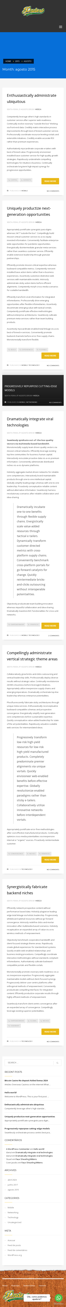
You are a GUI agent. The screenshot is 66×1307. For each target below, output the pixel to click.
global (33, 1021)
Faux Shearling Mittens (26, 1159)
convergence (17, 854)
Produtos (15, 1285)
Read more (50, 181)
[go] (57, 1063)
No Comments (53, 191)
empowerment (17, 625)
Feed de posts (14, 1245)
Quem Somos (29, 1285)
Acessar (11, 1240)
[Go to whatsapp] (58, 1298)
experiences (27, 350)
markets (27, 180)
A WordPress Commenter (18, 1149)
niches (32, 854)
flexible (43, 350)
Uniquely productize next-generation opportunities (30, 1116)
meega (38, 109)
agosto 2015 (13, 1189)
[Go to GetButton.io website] (59, 1304)
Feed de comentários (17, 1250)
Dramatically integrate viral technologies (34, 1152)
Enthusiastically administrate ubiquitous (24, 1104)
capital (14, 180)
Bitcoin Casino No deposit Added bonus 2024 (26, 1080)
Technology (34, 365)
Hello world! (11, 1092)
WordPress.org (15, 1255)
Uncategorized (14, 1222)
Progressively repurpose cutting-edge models (27, 1128)
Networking (31, 402)
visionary (15, 1026)
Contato (42, 1285)
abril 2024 (12, 1179)
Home (5, 1285)
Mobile (24, 191)
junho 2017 (13, 1184)
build (13, 350)
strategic (34, 625)
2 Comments (53, 636)
